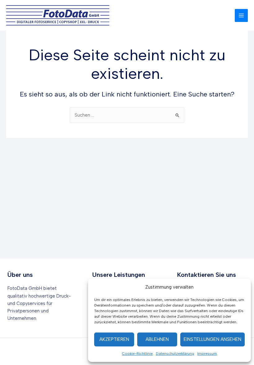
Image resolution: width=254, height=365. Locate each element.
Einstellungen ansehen (212, 339)
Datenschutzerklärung (175, 353)
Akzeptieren (114, 339)
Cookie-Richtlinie (137, 353)
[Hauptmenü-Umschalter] (241, 15)
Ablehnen (157, 339)
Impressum (207, 353)
